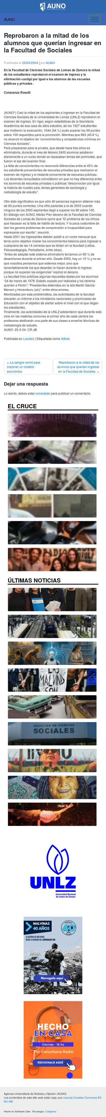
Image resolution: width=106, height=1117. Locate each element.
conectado (43, 393)
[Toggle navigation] (95, 19)
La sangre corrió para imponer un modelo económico (23, 366)
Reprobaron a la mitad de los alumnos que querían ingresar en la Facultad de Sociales (78, 366)
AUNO (9, 19)
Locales (28, 338)
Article (65, 338)
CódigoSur (50, 1111)
